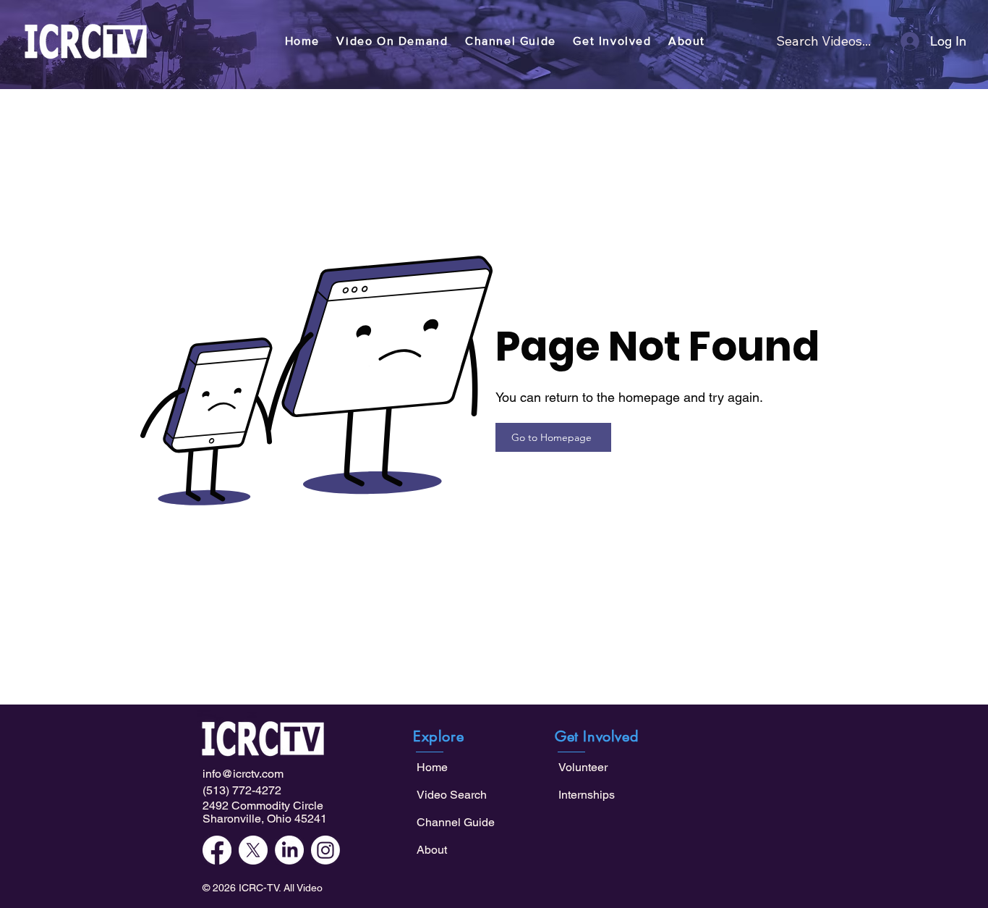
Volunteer (583, 767)
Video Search (452, 795)
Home (432, 767)
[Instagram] (325, 850)
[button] (392, 41)
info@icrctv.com (243, 774)
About (432, 850)
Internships (586, 795)
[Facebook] (217, 850)
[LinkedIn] (289, 850)
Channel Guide (456, 822)
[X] (253, 850)
